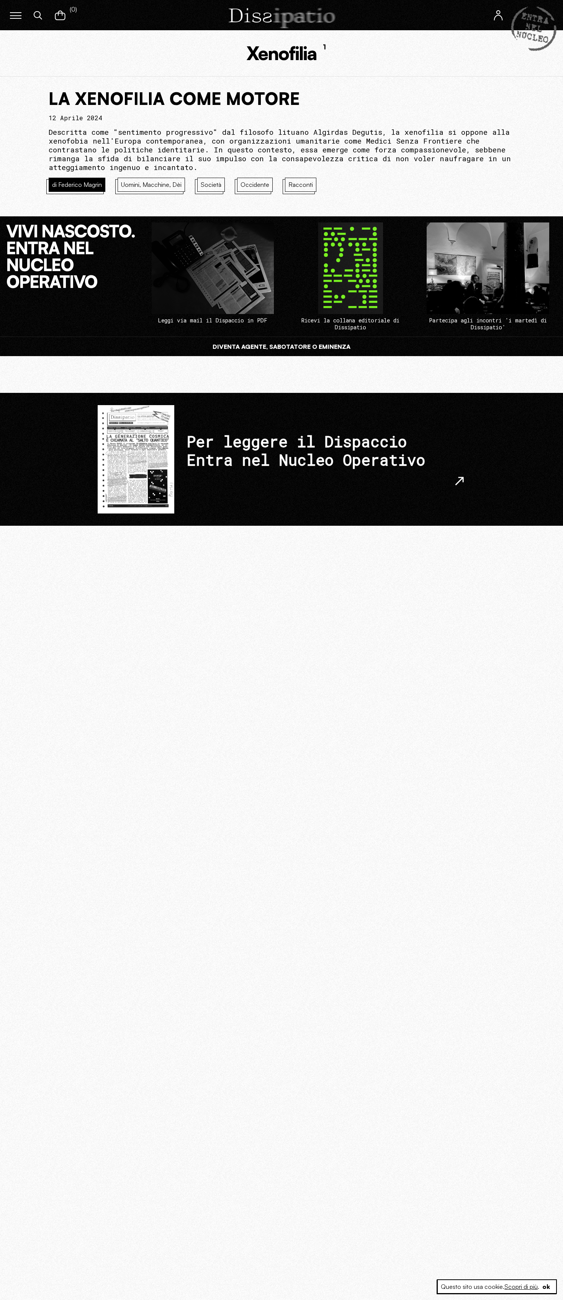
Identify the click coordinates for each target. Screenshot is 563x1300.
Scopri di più (521, 1286)
